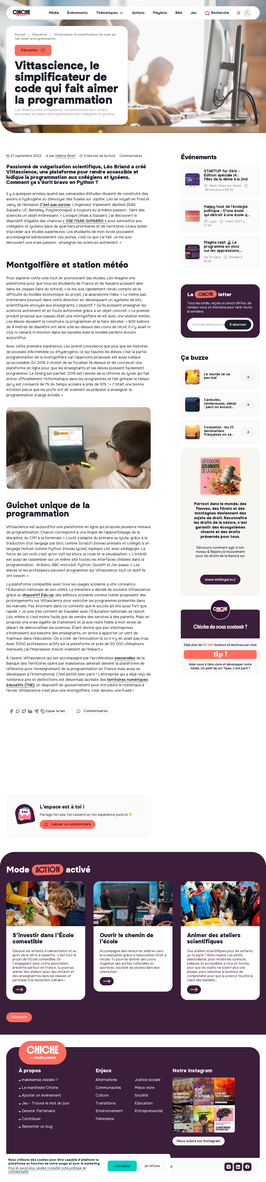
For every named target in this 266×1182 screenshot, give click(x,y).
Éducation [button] (29, 50)
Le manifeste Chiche (40, 1087)
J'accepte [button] (122, 1166)
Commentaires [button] (96, 711)
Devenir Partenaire (38, 1111)
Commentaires (130, 156)
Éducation (39, 34)
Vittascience (21, 172)
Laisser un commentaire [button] (71, 824)
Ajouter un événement (41, 1095)
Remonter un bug (37, 1126)
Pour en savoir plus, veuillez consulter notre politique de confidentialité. (47, 1170)
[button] (53, 711)
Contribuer (31, 1119)
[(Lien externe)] (228, 1168)
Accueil (20, 34)
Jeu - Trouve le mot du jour (46, 1103)
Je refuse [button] (152, 1166)
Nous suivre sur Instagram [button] (198, 1141)
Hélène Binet (65, 156)
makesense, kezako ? (40, 1079)
